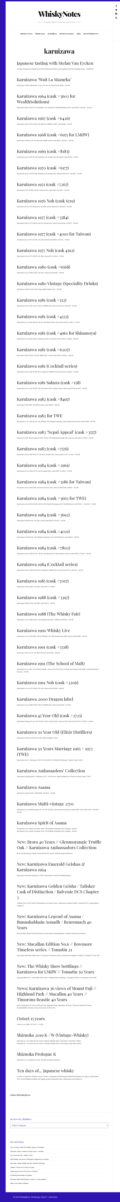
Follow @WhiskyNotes (20, 1095)
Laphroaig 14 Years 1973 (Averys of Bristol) (24, 1171)
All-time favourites (66, 34)
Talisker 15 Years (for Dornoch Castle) (22, 1167)
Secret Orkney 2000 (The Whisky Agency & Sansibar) (27, 1147)
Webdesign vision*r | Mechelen (44, 1197)
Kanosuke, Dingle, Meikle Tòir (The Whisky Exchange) (27, 1163)
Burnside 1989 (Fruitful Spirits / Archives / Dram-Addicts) (28, 1179)
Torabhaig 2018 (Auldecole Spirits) (21, 1175)
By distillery (52, 34)
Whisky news (40, 34)
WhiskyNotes (59, 14)
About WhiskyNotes (90, 34)
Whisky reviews (26, 34)
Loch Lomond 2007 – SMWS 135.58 (21, 1155)
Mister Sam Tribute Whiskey (19, 1183)
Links (78, 34)
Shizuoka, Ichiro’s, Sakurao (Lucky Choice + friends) (27, 1151)
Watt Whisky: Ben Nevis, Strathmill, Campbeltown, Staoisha (29, 1159)
